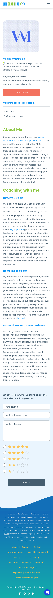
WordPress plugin (26, 567)
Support (25, 547)
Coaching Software (37, 552)
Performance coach (14, 116)
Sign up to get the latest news (26, 572)
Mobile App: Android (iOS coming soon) (26, 562)
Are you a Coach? (16, 552)
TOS (26, 557)
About (15, 547)
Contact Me (22, 92)
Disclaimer (35, 530)
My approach (17, 229)
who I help (21, 318)
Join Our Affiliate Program (26, 577)
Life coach (9, 111)
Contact (37, 547)
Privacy (36, 557)
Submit (26, 482)
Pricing (17, 557)
